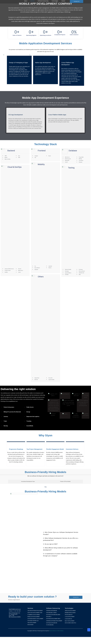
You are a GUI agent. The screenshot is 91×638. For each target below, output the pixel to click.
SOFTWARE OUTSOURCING (51, 622)
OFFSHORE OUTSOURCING (51, 610)
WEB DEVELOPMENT (32, 622)
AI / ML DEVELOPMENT (69, 616)
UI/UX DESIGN (30, 624)
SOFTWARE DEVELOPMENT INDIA (53, 618)
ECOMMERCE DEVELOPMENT (34, 614)
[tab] (27, 481)
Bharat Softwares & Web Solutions (56, 630)
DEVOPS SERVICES (68, 614)
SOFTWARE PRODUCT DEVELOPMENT (35, 618)
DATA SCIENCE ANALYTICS (70, 622)
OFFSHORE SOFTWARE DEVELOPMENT (54, 620)
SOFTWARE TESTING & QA (33, 620)
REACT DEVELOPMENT (69, 620)
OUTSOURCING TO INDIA (51, 612)
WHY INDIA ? (49, 616)
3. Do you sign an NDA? (50, 544)
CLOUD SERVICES (68, 618)
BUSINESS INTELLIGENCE (70, 612)
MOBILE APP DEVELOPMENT (34, 616)
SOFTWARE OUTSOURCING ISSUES (53, 614)
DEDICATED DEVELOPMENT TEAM (35, 612)
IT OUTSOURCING (49, 624)
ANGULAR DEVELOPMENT (70, 610)
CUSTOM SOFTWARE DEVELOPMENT (35, 610)
